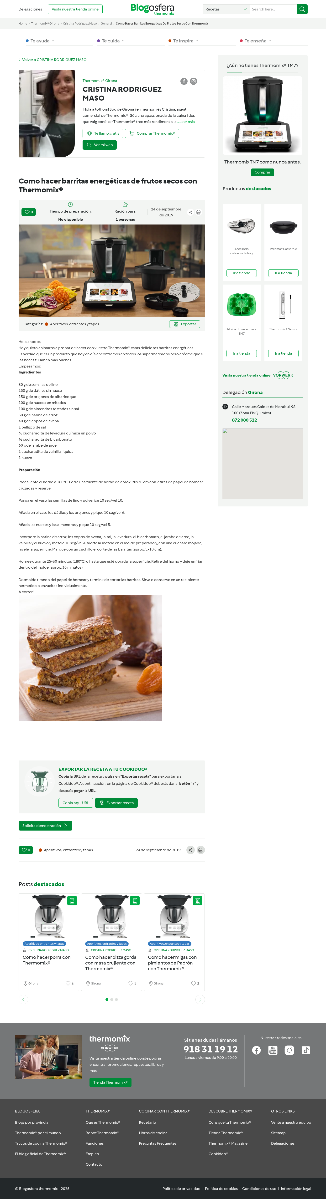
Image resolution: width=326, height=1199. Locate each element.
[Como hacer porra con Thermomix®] (49, 921)
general (106, 23)
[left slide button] (23, 999)
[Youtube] (273, 1050)
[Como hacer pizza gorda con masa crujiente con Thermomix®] (111, 921)
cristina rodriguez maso (80, 23)
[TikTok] (305, 1050)
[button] (226, 9)
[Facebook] (256, 1050)
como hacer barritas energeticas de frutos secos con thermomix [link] (162, 23)
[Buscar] (302, 9)
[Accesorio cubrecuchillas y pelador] (241, 224)
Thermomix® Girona (45, 23)
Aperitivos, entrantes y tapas (44, 943)
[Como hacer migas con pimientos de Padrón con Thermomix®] (174, 921)
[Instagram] (289, 1050)
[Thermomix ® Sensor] (283, 304)
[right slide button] (200, 999)
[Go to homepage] (152, 9)
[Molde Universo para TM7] (241, 304)
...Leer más (186, 121)
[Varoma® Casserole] (283, 224)
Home (23, 23)
